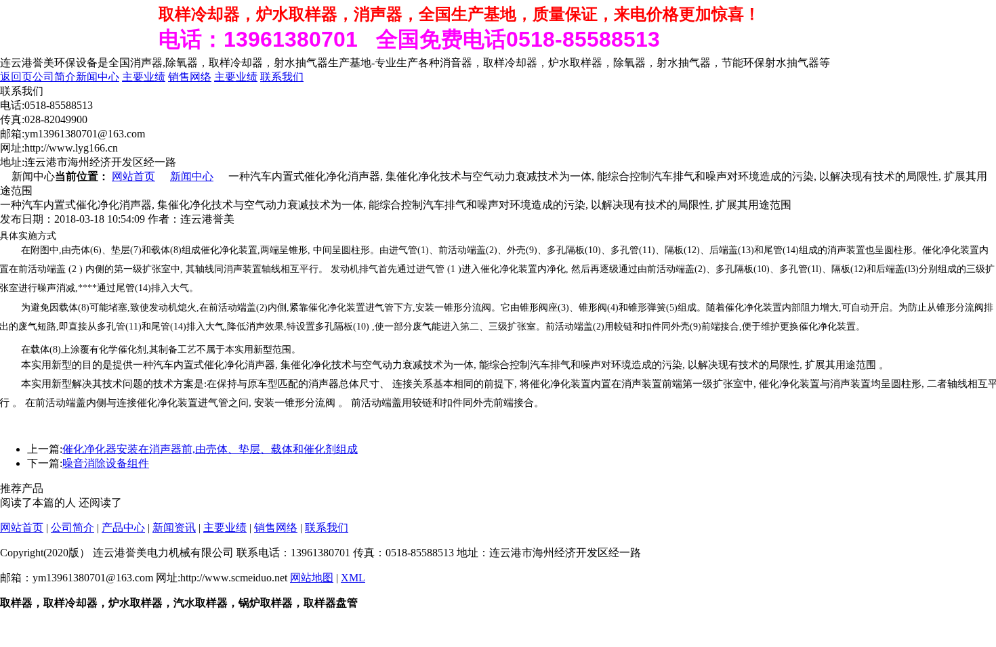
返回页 (16, 77)
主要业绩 (143, 77)
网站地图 (311, 577)
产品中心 (123, 527)
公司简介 (54, 77)
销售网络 (189, 77)
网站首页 (133, 176)
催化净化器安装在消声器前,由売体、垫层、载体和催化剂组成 (210, 449)
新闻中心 (97, 77)
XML (353, 577)
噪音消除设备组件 (105, 463)
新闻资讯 (174, 527)
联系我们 (282, 77)
